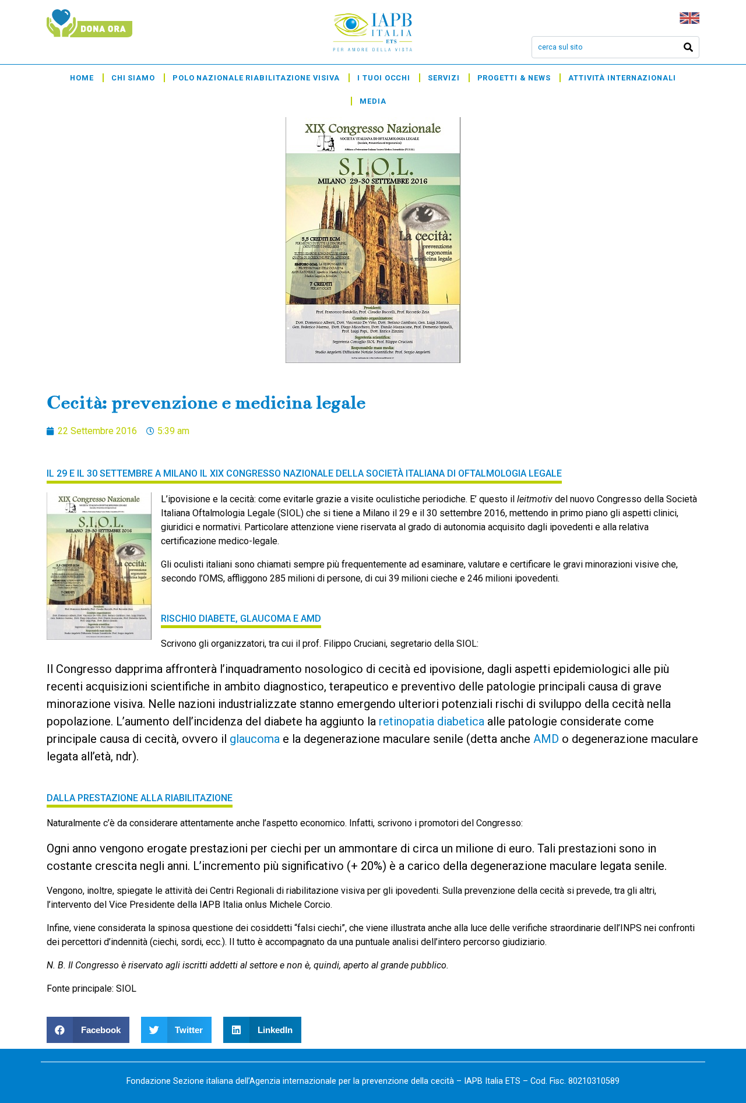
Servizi (443, 77)
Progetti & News (514, 77)
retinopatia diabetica (431, 721)
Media (373, 101)
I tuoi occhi (383, 77)
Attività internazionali (622, 77)
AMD (546, 739)
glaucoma (255, 739)
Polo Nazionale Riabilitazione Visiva (256, 77)
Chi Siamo (133, 77)
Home (82, 77)
